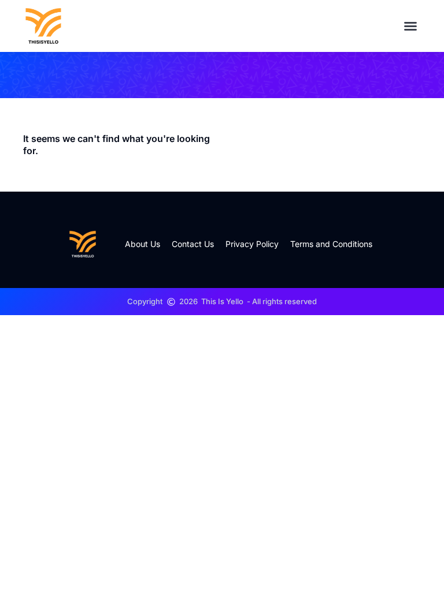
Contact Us (193, 244)
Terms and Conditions (331, 244)
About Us (142, 244)
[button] (410, 26)
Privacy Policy (252, 244)
